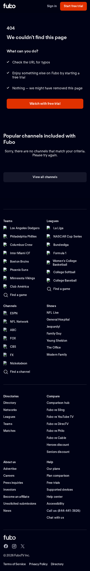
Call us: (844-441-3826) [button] (63, 510)
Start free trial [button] (73, 6)
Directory (57, 564)
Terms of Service (14, 564)
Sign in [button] (52, 6)
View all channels (45, 177)
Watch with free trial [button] (45, 104)
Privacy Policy (38, 564)
